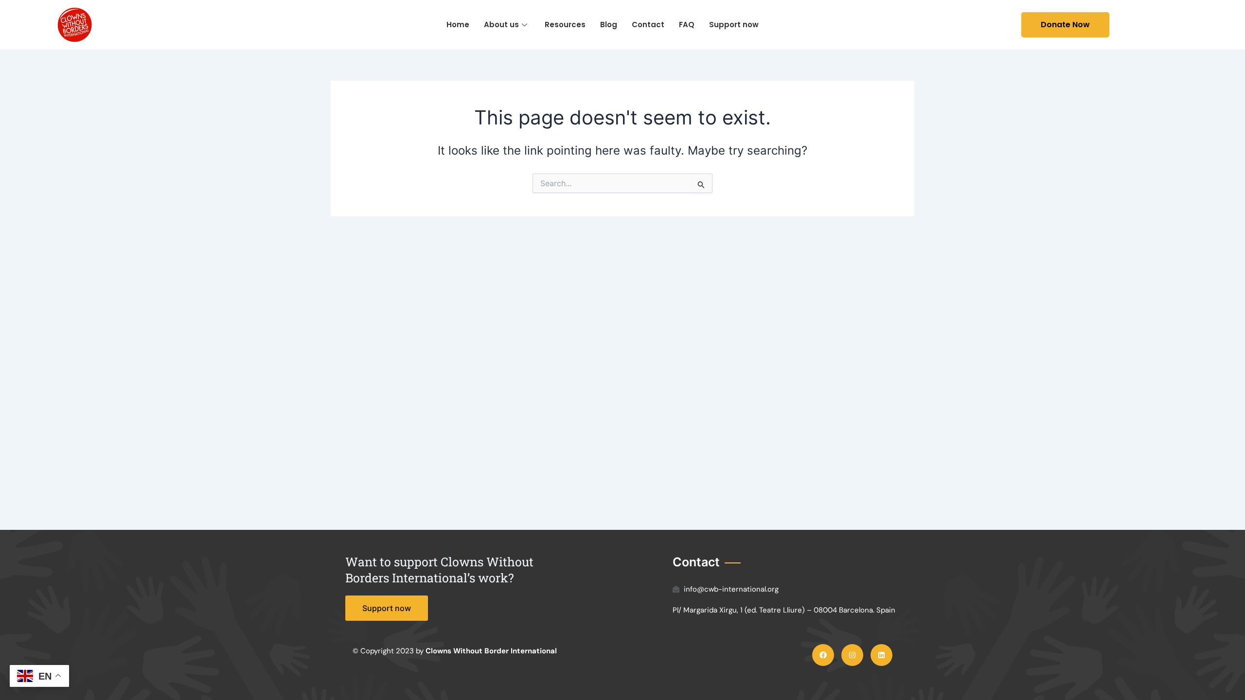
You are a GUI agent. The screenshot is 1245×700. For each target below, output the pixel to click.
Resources (565, 24)
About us (501, 24)
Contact (648, 24)
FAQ (686, 24)
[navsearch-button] (997, 25)
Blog (608, 24)
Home (457, 24)
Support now (734, 24)
